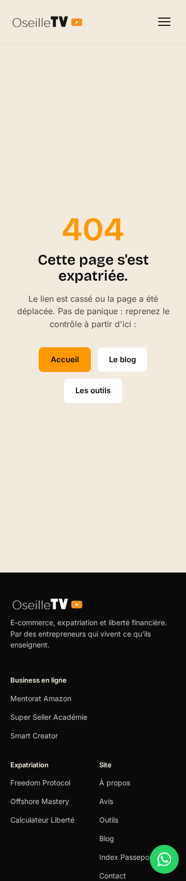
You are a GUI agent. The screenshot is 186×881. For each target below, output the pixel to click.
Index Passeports (128, 857)
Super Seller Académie (48, 717)
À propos (114, 782)
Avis (106, 801)
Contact (112, 875)
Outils (108, 819)
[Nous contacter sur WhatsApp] (164, 859)
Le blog (122, 359)
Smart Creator (34, 735)
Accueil (65, 359)
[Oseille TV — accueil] (47, 21)
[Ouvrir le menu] (164, 21)
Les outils (93, 390)
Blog (106, 838)
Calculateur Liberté (42, 819)
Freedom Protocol (40, 782)
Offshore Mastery (39, 801)
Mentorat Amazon (40, 698)
